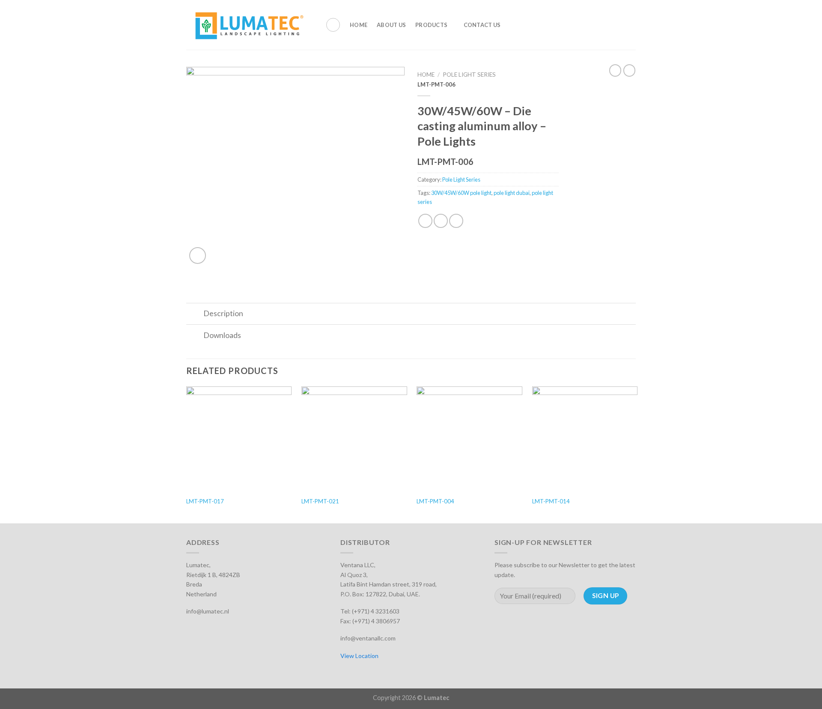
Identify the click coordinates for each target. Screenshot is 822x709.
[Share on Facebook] (425, 221)
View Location (359, 655)
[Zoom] (197, 255)
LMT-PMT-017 (205, 501)
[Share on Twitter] (441, 221)
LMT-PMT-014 (551, 501)
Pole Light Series (469, 74)
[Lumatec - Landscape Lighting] (249, 25)
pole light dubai (512, 192)
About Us (391, 24)
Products (431, 24)
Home (358, 24)
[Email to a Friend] (456, 221)
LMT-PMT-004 (435, 501)
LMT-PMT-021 (320, 501)
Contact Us (482, 24)
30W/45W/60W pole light (461, 192)
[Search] (333, 25)
